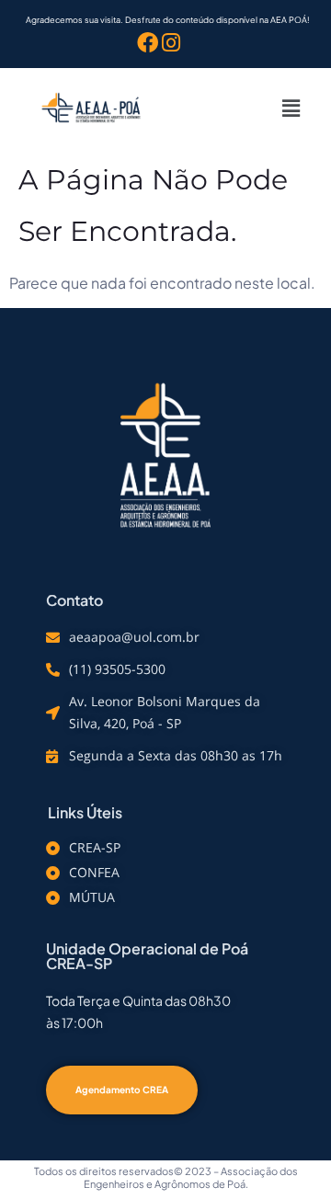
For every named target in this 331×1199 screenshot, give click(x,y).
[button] (291, 107)
